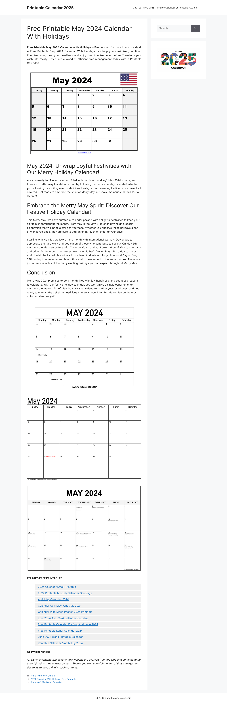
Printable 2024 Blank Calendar (46, 682)
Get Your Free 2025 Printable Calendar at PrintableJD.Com (165, 7)
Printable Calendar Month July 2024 (60, 643)
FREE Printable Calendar (43, 675)
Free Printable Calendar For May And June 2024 (68, 624)
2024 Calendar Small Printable (57, 586)
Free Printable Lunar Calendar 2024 (60, 630)
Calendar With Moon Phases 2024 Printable (65, 611)
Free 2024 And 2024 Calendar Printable (63, 618)
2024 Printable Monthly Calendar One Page (65, 593)
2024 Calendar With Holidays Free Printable (53, 679)
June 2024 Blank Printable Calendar (60, 636)
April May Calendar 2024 (53, 599)
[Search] (195, 28)
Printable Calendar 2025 (50, 7)
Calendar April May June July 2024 (59, 605)
